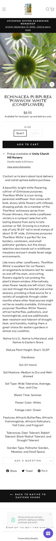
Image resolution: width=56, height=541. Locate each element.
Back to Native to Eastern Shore (30, 496)
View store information (18, 166)
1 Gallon (35, 133)
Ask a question (28, 460)
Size (28, 127)
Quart (20, 133)
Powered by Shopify (28, 538)
